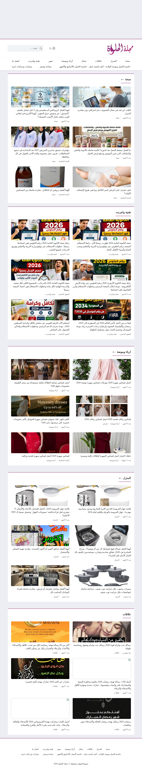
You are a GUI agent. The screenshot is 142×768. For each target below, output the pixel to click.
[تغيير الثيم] (52, 48)
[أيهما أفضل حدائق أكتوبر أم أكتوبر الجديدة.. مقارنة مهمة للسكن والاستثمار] (40, 543)
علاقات (116, 653)
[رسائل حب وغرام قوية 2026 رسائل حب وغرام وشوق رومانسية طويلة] (102, 638)
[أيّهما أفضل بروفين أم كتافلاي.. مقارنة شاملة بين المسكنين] (40, 183)
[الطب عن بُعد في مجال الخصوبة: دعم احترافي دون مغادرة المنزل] (102, 104)
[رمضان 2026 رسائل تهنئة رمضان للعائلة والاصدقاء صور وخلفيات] (102, 714)
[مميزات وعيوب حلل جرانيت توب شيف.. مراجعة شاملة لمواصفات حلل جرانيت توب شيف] (102, 582)
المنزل (127, 477)
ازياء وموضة (124, 351)
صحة (128, 79)
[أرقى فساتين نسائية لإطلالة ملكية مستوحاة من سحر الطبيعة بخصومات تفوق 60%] (40, 375)
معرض (105, 424)
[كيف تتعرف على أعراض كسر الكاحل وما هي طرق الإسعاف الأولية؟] (102, 183)
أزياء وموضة (114, 387)
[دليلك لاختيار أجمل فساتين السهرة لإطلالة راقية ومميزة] (102, 447)
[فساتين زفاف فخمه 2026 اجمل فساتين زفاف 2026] (102, 412)
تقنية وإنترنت (114, 254)
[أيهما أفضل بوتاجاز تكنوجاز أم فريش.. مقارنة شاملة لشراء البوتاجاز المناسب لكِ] (40, 582)
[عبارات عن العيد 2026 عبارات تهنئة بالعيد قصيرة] (40, 676)
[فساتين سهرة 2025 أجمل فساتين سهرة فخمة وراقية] (40, 447)
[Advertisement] (71, 19)
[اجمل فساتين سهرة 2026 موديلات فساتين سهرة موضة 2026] (102, 375)
